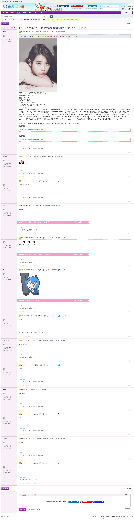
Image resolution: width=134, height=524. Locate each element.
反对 (35, 177)
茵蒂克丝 (5, 12)
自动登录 (123, 6)
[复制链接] (83, 28)
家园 (30, 12)
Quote (30, 495)
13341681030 (6, 181)
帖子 (45, 16)
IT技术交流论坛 (116, 516)
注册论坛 (130, 9)
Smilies (35, 495)
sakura (9, 518)
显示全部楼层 (37, 31)
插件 (36, 12)
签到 (12, 12)
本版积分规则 (127, 509)
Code (33, 495)
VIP (41, 12)
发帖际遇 (22, 222)
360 (45, 36)
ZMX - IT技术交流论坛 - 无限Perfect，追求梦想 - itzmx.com (2, 20)
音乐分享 (18, 20)
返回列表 (129, 23)
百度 (33, 36)
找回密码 (130, 6)
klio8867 (5, 438)
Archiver (97, 516)
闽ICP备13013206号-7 (126, 516)
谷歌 (39, 36)
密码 (101, 9)
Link (28, 495)
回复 (42, 130)
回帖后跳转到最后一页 (34, 509)
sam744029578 (6, 365)
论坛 (18, 12)
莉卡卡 (4, 414)
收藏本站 (9, 1)
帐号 (101, 6)
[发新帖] (5, 23)
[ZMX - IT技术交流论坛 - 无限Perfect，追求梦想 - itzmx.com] (13, 8)
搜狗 (51, 36)
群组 (24, 12)
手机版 (92, 516)
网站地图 (108, 516)
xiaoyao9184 (6, 340)
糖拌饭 (4, 31)
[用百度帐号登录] (63, 6)
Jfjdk (4, 237)
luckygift (5, 156)
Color (23, 495)
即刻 (75, 36)
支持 (29, 177)
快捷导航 (125, 12)
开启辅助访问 (132, 1)
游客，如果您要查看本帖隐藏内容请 (31, 130)
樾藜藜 (4, 389)
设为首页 (4, 1)
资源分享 (11, 20)
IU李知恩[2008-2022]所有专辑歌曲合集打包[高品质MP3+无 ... (38, 20)
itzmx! (8, 516)
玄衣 (4, 205)
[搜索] (51, 16)
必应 (69, 36)
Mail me (102, 516)
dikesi (4, 270)
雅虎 (63, 36)
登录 (60, 501)
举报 (129, 152)
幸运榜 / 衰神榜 (78, 222)
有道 (57, 36)
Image (25, 495)
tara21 (4, 316)
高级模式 (127, 495)
